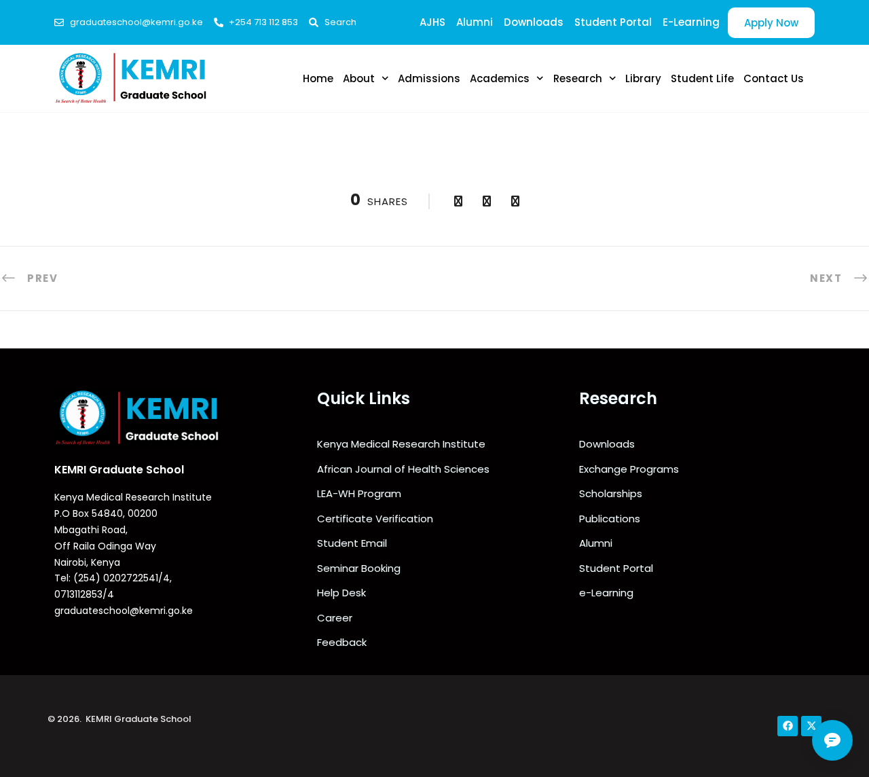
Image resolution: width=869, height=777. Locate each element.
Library (643, 78)
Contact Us (773, 78)
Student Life (702, 78)
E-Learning (691, 22)
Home (318, 78)
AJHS (432, 22)
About (359, 78)
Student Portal (613, 22)
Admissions (429, 78)
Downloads (533, 22)
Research (577, 78)
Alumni (474, 22)
